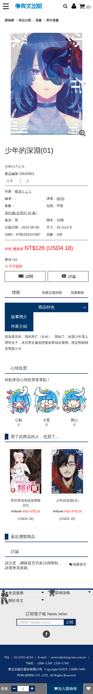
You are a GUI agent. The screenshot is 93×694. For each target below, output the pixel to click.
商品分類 (25, 20)
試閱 (29, 276)
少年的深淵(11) (67, 500)
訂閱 (70, 622)
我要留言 (79, 564)
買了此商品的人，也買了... (35, 436)
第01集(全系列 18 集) (21, 213)
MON (60, 198)
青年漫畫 (52, 20)
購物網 (9, 20)
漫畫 (39, 20)
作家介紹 (19, 326)
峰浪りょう (23, 191)
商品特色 (46, 307)
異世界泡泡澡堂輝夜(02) (26, 503)
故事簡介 (19, 317)
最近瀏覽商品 (23, 536)
